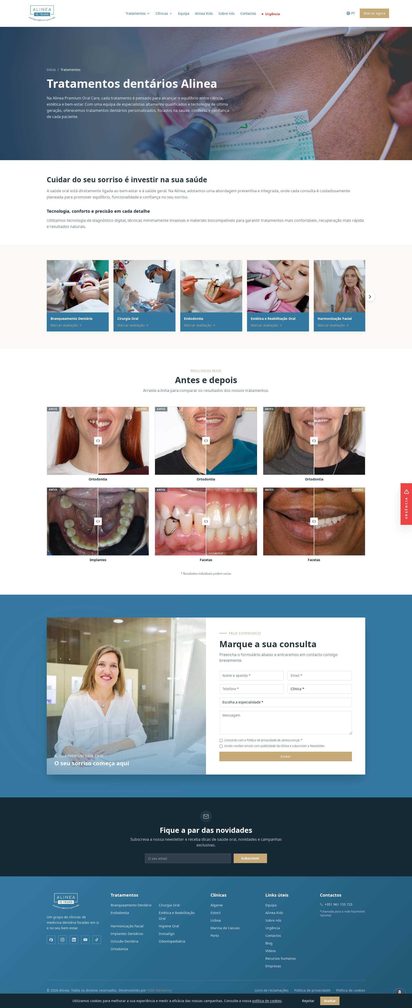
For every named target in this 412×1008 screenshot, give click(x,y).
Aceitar (330, 1000)
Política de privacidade (312, 990)
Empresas (273, 966)
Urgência (272, 14)
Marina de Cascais (225, 928)
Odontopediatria (172, 941)
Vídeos (270, 951)
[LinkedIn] (74, 939)
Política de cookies (350, 990)
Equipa (183, 13)
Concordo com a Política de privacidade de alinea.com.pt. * (263, 740)
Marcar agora (374, 13)
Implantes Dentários (127, 933)
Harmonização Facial (127, 926)
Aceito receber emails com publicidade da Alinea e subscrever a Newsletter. (274, 746)
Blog (269, 943)
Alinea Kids (204, 13)
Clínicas (162, 13)
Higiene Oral (169, 926)
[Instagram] (62, 939)
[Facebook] (51, 939)
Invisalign (167, 933)
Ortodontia (119, 949)
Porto (215, 935)
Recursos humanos (280, 958)
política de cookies (267, 1000)
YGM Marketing (159, 990)
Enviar (286, 756)
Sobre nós (227, 13)
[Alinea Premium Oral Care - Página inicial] (42, 13)
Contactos (248, 13)
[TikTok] (97, 939)
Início (51, 69)
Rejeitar (308, 1000)
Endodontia (120, 912)
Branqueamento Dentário (131, 905)
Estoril (216, 912)
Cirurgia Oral (169, 905)
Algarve (217, 905)
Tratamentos (136, 13)
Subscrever (250, 858)
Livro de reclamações (271, 990)
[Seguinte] (370, 296)
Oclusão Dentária (124, 941)
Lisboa (216, 920)
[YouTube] (85, 939)
